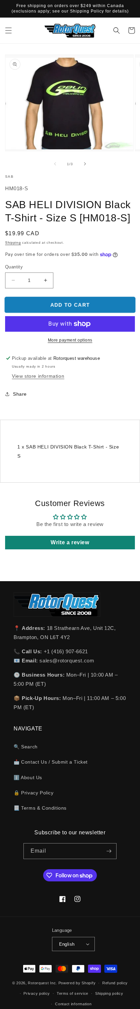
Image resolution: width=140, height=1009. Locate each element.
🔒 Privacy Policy (34, 792)
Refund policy (115, 983)
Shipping (13, 242)
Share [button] (20, 394)
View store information (38, 376)
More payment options (70, 340)
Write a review (70, 542)
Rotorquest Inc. (42, 983)
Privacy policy (36, 993)
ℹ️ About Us (28, 777)
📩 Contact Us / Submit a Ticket (51, 762)
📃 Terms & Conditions (40, 808)
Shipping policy (109, 993)
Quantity (14, 266)
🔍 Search (26, 746)
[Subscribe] (108, 851)
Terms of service (72, 993)
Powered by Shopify (77, 983)
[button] (8, 30)
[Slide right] (84, 163)
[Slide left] (55, 163)
